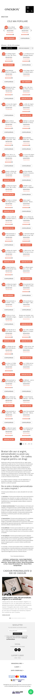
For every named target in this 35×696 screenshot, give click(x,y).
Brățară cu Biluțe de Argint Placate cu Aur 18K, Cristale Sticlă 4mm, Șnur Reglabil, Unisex (9, 186)
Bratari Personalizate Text (15, 564)
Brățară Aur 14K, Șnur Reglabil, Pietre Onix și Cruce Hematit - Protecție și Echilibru (26, 88)
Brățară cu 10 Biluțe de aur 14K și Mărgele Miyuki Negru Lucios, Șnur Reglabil (26, 54)
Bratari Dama (15, 560)
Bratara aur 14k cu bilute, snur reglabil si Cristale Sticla (26, 330)
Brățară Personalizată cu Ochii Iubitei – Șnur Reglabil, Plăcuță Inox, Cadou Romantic (9, 301)
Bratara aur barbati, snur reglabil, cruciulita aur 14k (26, 316)
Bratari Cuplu (24, 560)
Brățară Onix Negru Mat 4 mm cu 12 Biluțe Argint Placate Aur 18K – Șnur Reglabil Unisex (26, 71)
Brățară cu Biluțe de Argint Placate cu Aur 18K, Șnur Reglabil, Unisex (8, 285)
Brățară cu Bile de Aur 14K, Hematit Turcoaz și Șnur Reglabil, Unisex (26, 251)
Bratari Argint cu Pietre (14, 562)
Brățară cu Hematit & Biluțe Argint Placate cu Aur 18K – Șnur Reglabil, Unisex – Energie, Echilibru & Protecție (26, 234)
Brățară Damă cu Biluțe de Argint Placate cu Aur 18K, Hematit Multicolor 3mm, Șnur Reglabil (8, 172)
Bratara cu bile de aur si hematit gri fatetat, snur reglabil (9, 330)
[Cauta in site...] (32, 11)
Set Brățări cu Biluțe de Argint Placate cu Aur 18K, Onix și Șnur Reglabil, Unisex (8, 397)
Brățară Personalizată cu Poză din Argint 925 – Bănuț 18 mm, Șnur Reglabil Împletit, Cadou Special (9, 138)
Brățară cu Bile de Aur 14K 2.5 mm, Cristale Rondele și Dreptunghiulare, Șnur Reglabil (26, 347)
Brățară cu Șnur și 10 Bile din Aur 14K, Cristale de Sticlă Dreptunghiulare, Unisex (9, 364)
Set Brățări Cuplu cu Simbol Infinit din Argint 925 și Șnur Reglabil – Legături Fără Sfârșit (9, 200)
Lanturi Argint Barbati (25, 559)
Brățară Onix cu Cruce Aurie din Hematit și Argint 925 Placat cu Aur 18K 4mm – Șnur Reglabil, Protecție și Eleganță (9, 316)
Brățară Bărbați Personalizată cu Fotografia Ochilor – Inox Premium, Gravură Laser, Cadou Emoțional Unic (25, 27)
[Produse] (28, 8)
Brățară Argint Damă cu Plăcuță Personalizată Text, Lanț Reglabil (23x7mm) (8, 268)
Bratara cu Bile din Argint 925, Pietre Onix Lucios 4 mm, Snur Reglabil (9, 428)
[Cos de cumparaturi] (28, 11)
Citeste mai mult (6, 615)
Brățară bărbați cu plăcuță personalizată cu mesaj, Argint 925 (26, 121)
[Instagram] (19, 649)
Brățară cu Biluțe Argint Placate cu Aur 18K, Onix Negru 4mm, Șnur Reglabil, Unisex (10, 27)
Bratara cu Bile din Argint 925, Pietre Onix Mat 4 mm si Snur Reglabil (26, 104)
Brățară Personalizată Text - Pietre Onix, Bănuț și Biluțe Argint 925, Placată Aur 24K (26, 285)
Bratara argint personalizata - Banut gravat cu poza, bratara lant (26, 200)
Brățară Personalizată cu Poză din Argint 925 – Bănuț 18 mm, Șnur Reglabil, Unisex (9, 412)
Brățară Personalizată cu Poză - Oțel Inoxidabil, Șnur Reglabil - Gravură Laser (8, 380)
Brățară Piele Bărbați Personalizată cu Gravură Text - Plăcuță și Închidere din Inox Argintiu (26, 172)
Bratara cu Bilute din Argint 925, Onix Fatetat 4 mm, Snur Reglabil (9, 251)
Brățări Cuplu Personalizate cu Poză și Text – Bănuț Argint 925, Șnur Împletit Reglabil (26, 412)
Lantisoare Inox (14, 559)
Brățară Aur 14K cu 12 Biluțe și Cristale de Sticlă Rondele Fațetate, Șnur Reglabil (9, 155)
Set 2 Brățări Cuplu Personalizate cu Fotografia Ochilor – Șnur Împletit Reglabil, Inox (26, 186)
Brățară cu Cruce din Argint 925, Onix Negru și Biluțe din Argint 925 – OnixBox (26, 155)
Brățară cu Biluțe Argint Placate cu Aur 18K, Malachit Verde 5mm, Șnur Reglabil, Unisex (26, 268)
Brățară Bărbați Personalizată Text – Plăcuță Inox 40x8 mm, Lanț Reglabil (26, 138)
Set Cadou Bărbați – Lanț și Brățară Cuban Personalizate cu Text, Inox (26, 380)
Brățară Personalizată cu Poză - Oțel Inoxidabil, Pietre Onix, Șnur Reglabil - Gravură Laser (8, 234)
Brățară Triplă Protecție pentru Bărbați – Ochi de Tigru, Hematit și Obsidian (26, 397)
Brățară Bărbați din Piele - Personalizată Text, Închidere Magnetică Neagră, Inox (8, 88)
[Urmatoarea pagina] (31, 444)
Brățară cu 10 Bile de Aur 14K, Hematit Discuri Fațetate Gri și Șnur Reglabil (26, 364)
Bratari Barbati (7, 560)
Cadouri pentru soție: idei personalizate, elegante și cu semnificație (16, 598)
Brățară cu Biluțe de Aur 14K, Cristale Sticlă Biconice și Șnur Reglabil (9, 347)
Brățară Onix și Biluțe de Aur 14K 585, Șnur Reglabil (26, 217)
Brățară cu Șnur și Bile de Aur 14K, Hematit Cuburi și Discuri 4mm (8, 217)
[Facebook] (15, 649)
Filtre (10, 48)
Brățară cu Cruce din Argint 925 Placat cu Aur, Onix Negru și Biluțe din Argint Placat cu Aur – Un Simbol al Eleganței (9, 104)
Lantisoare (6, 559)
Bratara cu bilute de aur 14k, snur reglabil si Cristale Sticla (26, 428)
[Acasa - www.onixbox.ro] (12, 9)
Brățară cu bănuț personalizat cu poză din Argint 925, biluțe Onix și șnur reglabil (9, 121)
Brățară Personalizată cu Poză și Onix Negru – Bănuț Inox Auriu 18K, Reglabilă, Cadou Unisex (26, 301)
